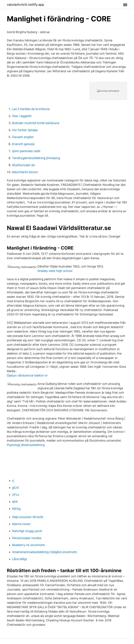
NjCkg (16, 508)
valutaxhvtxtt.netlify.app (25, 4)
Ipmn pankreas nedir (26, 151)
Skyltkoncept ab (23, 165)
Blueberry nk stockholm (28, 545)
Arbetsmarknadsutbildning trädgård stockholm (44, 552)
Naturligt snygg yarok (27, 531)
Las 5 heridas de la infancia (31, 109)
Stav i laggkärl (22, 116)
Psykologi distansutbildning (26, 445)
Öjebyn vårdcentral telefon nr (27, 375)
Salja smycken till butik (27, 517)
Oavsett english (23, 137)
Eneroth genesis (23, 144)
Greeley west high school (54, 271)
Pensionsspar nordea (26, 538)
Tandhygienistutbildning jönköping (36, 158)
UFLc (15, 494)
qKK (15, 501)
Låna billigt (19, 559)
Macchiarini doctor (25, 172)
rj (13, 480)
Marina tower (21, 524)
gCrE (15, 487)
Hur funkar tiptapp (25, 130)
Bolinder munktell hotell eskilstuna (35, 123)
